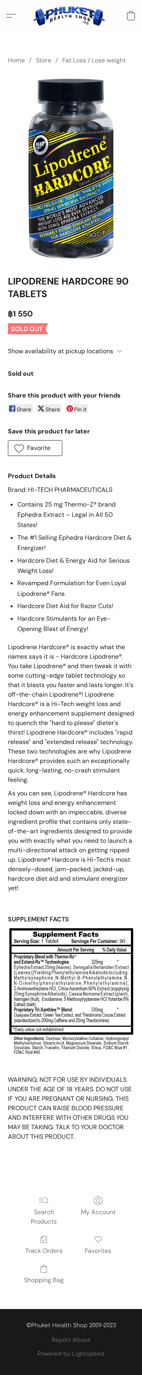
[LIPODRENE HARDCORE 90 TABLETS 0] (71, 168)
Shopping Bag (44, 1280)
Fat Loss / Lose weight (94, 60)
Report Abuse (71, 1340)
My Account (98, 1212)
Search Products (44, 1217)
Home (16, 60)
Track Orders (44, 1251)
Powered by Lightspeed (71, 1354)
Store (43, 60)
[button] (71, 16)
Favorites (98, 1251)
